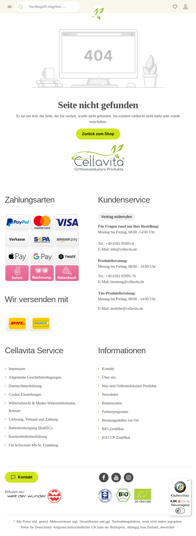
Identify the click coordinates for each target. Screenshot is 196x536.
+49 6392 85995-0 (120, 243)
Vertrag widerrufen (116, 217)
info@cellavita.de (123, 249)
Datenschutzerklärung (25, 386)
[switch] (180, 511)
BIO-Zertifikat (113, 429)
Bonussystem (112, 403)
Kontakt (108, 369)
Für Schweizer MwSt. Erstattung (33, 445)
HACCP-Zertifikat (116, 437)
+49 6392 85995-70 (121, 276)
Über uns (109, 377)
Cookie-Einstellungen (25, 394)
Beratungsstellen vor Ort (120, 420)
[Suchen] (20, 6)
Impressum (17, 369)
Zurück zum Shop (98, 134)
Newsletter (110, 394)
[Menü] (9, 6)
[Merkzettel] (175, 6)
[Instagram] (128, 477)
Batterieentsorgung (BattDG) (30, 428)
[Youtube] (116, 477)
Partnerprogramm (115, 412)
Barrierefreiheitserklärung (28, 436)
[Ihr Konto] (185, 6)
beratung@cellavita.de (127, 282)
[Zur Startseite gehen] (98, 12)
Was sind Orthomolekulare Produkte (129, 386)
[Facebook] (104, 477)
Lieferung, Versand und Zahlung (33, 419)
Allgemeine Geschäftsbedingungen (35, 377)
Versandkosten (88, 521)
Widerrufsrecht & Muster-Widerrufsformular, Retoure (42, 407)
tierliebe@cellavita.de (126, 308)
